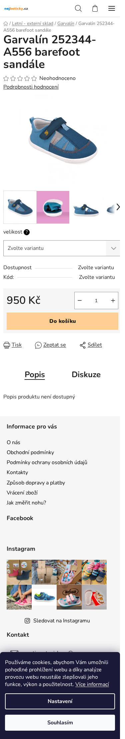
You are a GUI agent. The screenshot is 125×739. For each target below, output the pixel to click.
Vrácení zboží (22, 492)
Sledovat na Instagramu (61, 620)
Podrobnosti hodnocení (31, 87)
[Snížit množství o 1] (80, 300)
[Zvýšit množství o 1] (113, 300)
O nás (13, 442)
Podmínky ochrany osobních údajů (47, 462)
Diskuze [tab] (86, 374)
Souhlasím (60, 722)
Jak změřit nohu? (26, 502)
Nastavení (60, 701)
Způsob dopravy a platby (36, 482)
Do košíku (62, 321)
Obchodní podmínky (30, 452)
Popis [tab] (35, 374)
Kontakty (17, 472)
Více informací (92, 684)
